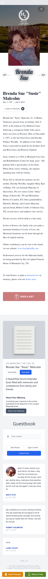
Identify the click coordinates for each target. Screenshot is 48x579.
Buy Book (25, 372)
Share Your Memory (16, 411)
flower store (31, 279)
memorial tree (32, 275)
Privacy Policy (17, 568)
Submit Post (24, 453)
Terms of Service (30, 568)
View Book (12, 372)
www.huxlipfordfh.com (28, 248)
